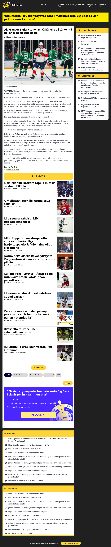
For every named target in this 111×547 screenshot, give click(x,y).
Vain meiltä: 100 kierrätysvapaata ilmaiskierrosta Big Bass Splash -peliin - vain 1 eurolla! (52, 17)
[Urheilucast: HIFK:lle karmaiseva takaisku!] (65, 207)
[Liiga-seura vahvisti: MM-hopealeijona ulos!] (65, 225)
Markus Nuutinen (10, 189)
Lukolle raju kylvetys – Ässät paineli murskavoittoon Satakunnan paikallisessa (29, 277)
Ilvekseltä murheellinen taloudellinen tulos (21, 330)
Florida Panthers (35, 375)
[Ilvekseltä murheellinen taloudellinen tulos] (65, 335)
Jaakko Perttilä (9, 37)
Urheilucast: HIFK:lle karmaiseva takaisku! (27, 202)
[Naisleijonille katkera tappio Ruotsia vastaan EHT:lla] (65, 189)
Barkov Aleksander (20, 375)
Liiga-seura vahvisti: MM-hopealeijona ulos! (21, 220)
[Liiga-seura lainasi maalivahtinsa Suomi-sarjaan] (65, 300)
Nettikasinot (101, 5)
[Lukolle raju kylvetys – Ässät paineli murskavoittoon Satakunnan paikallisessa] (65, 280)
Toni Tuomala (9, 335)
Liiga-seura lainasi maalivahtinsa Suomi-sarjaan (27, 294)
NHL (58, 375)
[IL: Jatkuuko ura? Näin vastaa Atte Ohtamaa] (65, 353)
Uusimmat (11, 433)
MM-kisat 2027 (47, 5)
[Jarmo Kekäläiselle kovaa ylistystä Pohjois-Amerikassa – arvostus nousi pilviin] (65, 262)
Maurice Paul (49, 375)
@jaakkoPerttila (12, 169)
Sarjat (90, 5)
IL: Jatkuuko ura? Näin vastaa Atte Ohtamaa (28, 348)
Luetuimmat (12, 488)
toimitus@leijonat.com (71, 543)
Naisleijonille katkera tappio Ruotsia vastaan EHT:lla (30, 184)
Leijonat (60, 5)
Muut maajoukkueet (75, 5)
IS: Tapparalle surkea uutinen (20, 533)
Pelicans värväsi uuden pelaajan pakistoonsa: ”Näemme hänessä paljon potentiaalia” (26, 314)
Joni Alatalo (8, 206)
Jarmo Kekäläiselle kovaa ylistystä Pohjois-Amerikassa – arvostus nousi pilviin (30, 259)
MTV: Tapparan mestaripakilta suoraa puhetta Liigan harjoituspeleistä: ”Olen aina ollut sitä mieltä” (28, 243)
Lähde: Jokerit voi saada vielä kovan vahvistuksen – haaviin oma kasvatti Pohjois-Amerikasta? (37, 439)
